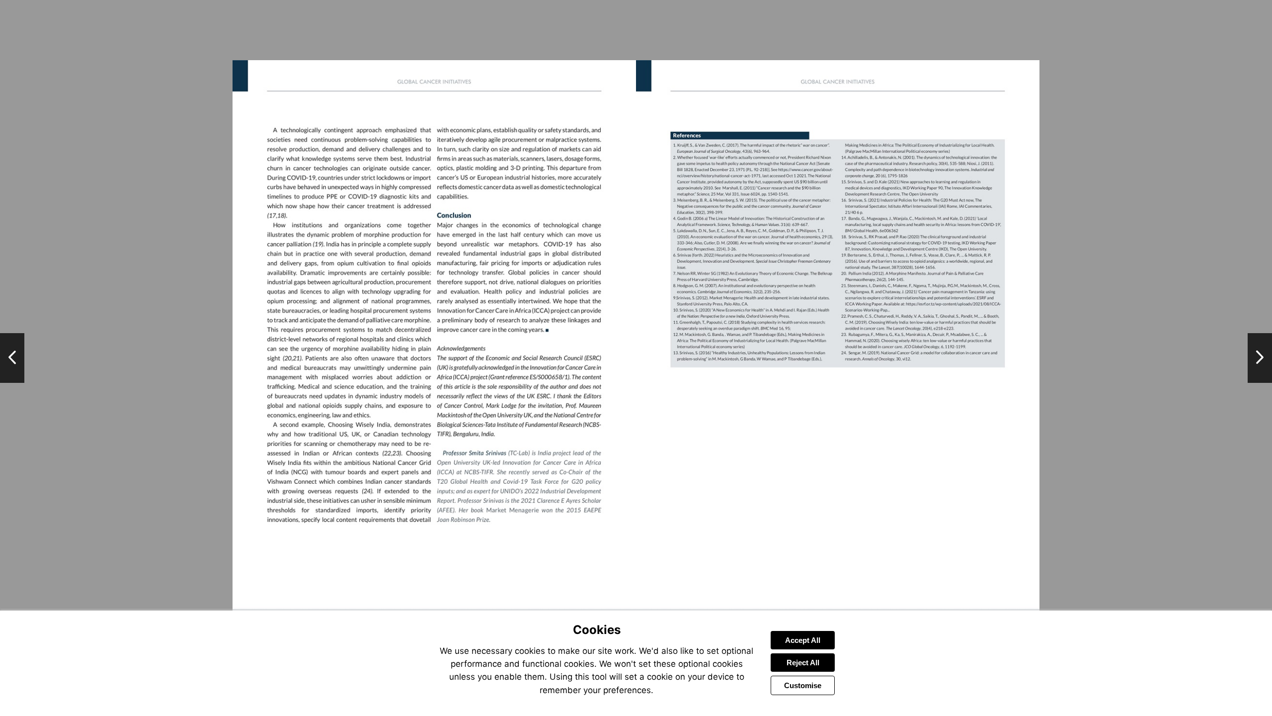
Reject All (803, 662)
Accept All (802, 640)
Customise (802, 685)
